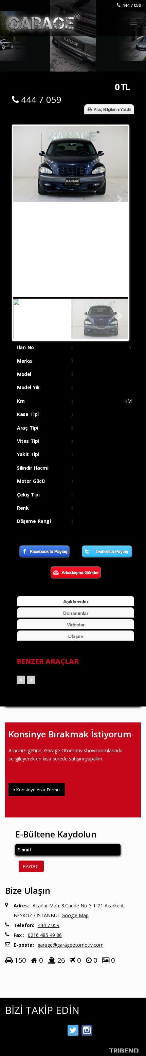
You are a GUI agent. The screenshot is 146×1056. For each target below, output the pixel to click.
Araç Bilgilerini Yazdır (112, 109)
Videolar (76, 624)
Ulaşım (75, 636)
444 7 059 (131, 5)
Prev (21, 680)
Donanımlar (75, 613)
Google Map (75, 915)
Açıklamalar (75, 601)
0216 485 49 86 (45, 935)
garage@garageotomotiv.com (70, 945)
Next (117, 199)
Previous (23, 199)
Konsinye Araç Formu (37, 790)
